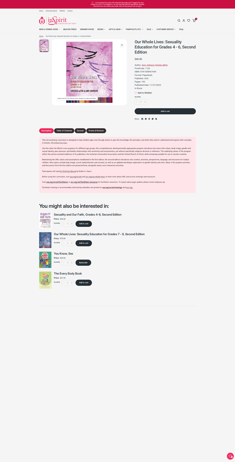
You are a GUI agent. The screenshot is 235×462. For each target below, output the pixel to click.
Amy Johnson (148, 65)
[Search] (178, 20)
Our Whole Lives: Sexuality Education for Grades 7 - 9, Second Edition (99, 234)
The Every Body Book (68, 273)
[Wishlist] (188, 20)
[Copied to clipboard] (156, 118)
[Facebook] (142, 118)
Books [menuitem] (100, 29)
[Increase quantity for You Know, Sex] (72, 262)
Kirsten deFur (161, 65)
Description (46, 131)
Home (41, 36)
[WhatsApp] (152, 118)
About (41, 11)
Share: (137, 119)
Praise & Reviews (96, 131)
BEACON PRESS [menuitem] (69, 29)
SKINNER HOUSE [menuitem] (87, 29)
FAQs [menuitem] (181, 29)
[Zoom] (122, 45)
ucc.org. (129, 187)
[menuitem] (41, 11)
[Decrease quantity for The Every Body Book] (64, 282)
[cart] (193, 20)
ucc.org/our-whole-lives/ (95, 177)
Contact (70, 11)
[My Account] (183, 20)
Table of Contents (64, 131)
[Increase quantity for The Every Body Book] (72, 282)
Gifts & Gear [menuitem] (114, 29)
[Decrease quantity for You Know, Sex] (64, 262)
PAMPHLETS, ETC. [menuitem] (133, 29)
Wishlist (62, 11)
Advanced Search (51, 11)
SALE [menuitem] (149, 29)
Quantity (138, 97)
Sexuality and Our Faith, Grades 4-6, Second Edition (88, 214)
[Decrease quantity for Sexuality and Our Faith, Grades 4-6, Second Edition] (64, 223)
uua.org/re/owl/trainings (112, 187)
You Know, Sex (63, 253)
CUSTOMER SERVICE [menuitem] (165, 29)
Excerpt (80, 131)
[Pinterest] (149, 118)
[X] (145, 118)
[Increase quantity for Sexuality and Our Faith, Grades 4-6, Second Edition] (72, 223)
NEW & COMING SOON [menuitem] (48, 29)
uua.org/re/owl (76, 177)
